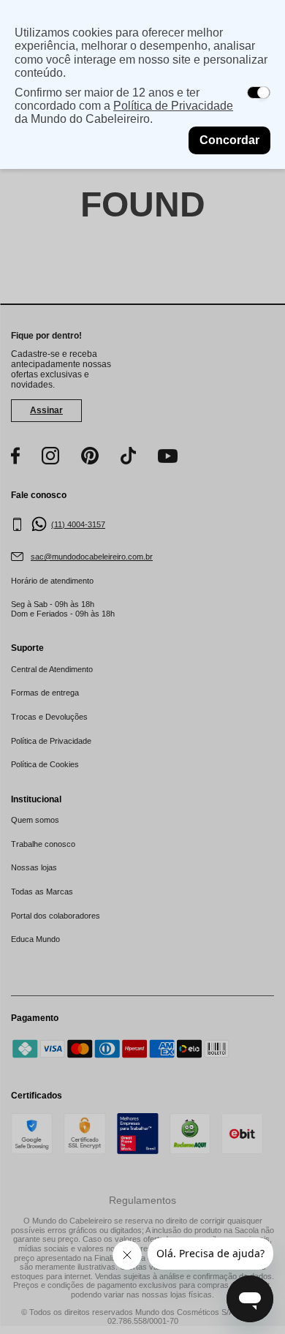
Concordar (229, 140)
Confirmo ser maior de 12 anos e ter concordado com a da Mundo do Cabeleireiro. (124, 106)
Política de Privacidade (173, 105)
